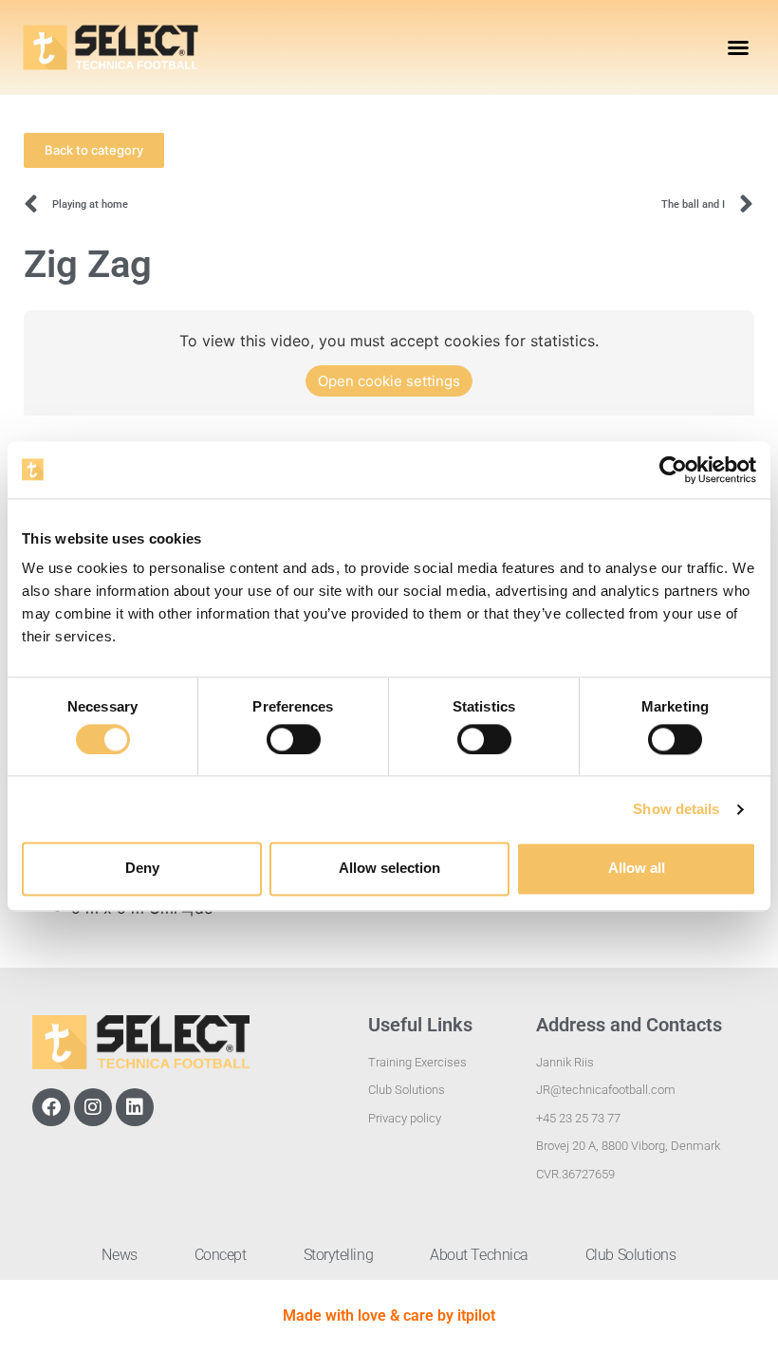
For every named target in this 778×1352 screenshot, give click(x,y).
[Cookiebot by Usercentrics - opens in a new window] (673, 469)
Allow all (636, 869)
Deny (142, 869)
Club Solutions (630, 1255)
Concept (220, 1255)
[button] (738, 47)
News (119, 1255)
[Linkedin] (135, 1107)
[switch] (294, 739)
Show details (676, 809)
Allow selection (389, 869)
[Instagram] (93, 1107)
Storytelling (339, 1255)
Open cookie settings (389, 381)
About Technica (479, 1255)
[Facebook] (51, 1107)
